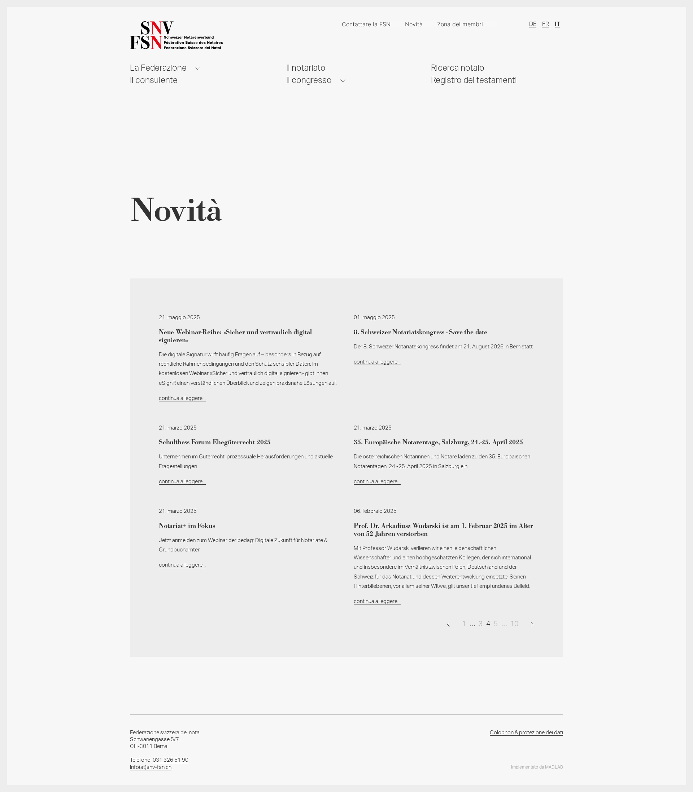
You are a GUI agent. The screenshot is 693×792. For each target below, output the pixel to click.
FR (545, 24)
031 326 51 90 (170, 760)
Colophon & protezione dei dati (526, 732)
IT (557, 24)
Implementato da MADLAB (537, 767)
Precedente (448, 624)
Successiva (532, 624)
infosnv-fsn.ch (150, 767)
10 (514, 624)
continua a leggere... (182, 398)
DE (532, 24)
